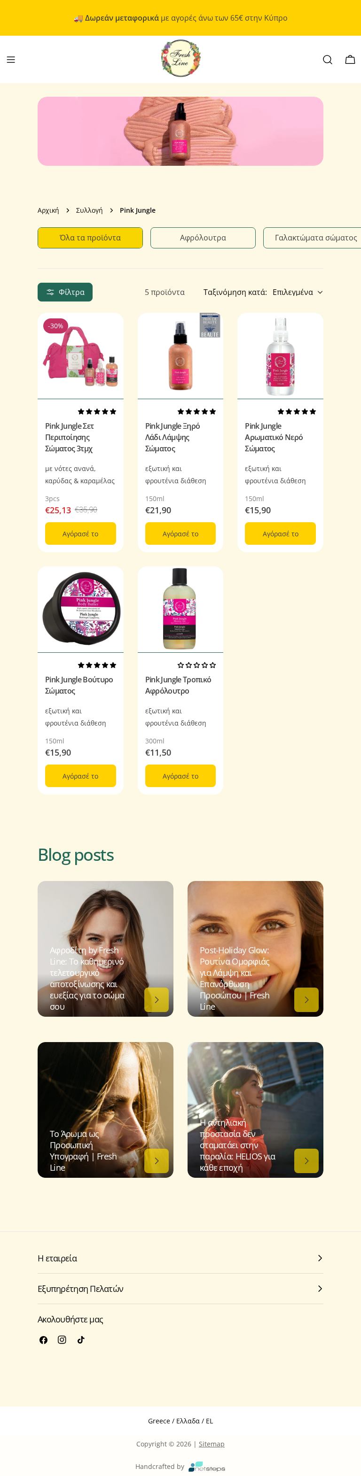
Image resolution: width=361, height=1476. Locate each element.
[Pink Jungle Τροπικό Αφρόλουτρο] (181, 609)
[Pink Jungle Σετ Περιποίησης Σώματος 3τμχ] (81, 356)
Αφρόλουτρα (203, 237)
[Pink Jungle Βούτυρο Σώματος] (81, 609)
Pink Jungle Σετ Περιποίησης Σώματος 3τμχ (69, 437)
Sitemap (212, 1443)
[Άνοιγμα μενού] (10, 59)
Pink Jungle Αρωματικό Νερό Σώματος (274, 437)
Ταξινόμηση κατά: (235, 292)
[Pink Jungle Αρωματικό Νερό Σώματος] (280, 356)
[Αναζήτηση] (327, 59)
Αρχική (48, 210)
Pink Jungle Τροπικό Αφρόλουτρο (178, 685)
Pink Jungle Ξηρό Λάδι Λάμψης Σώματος (172, 437)
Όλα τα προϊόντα (90, 237)
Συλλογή (89, 210)
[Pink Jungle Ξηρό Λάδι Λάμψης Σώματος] (181, 356)
